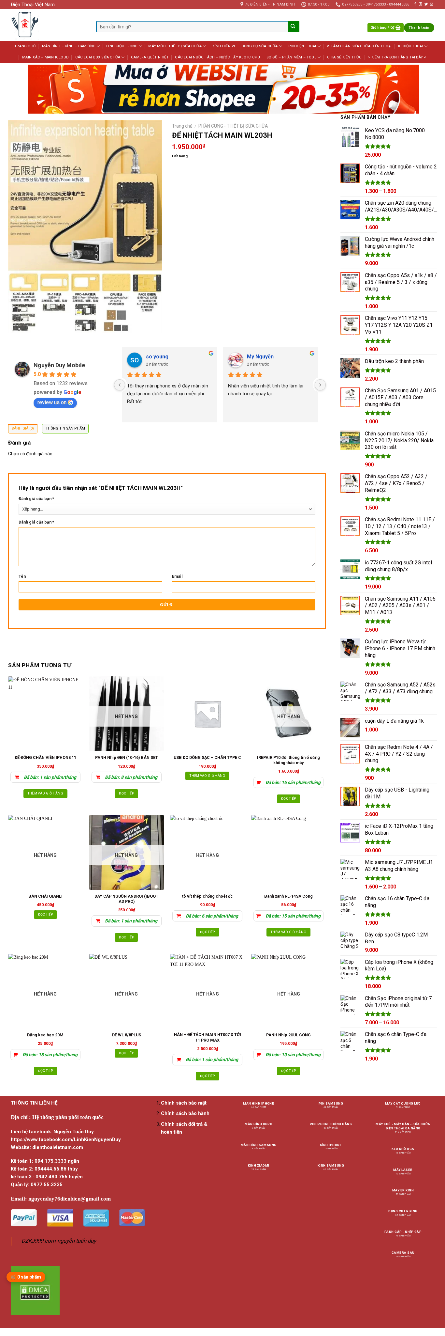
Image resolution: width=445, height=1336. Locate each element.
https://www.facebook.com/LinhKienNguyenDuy (66, 1139)
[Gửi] (293, 27)
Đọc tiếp (126, 793)
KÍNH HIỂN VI (223, 46)
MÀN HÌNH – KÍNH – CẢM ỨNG (69, 46)
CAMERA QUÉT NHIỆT (150, 57)
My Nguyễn (260, 357)
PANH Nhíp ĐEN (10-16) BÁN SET (126, 757)
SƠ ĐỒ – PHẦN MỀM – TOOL (291, 57)
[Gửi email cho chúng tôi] (431, 4)
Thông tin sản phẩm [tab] (65, 428)
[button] (385, 28)
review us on (51, 402)
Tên (22, 576)
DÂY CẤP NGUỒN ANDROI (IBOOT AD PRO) (126, 899)
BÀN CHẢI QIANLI (45, 896)
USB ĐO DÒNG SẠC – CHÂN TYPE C (207, 757)
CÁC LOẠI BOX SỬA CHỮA (98, 57)
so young (157, 357)
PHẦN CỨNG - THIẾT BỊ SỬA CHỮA (233, 126)
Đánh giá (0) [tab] (23, 428)
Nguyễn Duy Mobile (59, 365)
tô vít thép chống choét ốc (207, 896)
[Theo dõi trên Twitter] (426, 4)
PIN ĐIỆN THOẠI (302, 46)
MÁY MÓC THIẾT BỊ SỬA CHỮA (175, 46)
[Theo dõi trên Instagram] (420, 4)
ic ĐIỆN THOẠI (410, 46)
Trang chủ (182, 126)
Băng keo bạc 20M (45, 1034)
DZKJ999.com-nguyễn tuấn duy (59, 1241)
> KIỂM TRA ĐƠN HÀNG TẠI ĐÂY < (397, 57)
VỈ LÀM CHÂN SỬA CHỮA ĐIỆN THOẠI (359, 46)
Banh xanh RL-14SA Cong (288, 896)
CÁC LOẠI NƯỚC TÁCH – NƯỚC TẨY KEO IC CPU (217, 57)
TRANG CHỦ (25, 46)
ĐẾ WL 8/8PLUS (126, 1034)
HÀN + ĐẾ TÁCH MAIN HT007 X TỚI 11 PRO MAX (207, 1037)
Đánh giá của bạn (36, 498)
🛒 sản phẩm (26, 1277)
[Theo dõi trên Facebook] (415, 4)
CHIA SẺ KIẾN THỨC (344, 57)
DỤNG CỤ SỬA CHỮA (259, 46)
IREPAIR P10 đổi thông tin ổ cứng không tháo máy (288, 760)
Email (177, 576)
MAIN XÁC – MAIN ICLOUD (45, 57)
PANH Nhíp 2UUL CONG (288, 1034)
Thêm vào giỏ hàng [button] (45, 793)
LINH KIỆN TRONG (121, 46)
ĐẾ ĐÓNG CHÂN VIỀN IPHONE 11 (45, 757)
